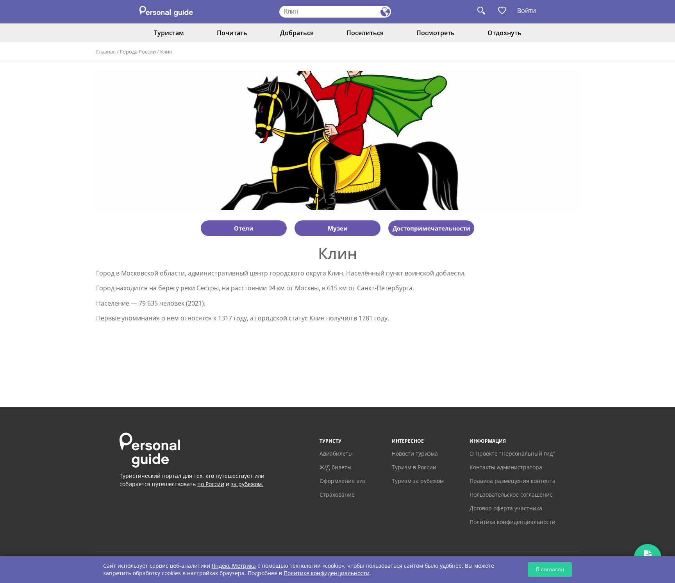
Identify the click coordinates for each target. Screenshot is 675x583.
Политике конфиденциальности (327, 573)
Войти (526, 10)
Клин (166, 51)
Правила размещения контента (512, 481)
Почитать (232, 33)
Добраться (297, 33)
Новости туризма (415, 453)
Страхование (337, 494)
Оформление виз (343, 481)
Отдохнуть (504, 33)
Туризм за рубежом (418, 481)
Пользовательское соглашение (511, 494)
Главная (106, 51)
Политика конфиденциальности (512, 522)
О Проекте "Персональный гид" (512, 453)
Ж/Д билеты (336, 467)
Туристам (169, 33)
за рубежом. (247, 484)
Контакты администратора (506, 467)
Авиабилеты (336, 453)
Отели (244, 228)
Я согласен (550, 569)
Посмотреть (435, 33)
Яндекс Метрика (234, 565)
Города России (138, 51)
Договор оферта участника (506, 508)
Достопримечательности (431, 228)
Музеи (338, 228)
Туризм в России (414, 467)
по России (210, 484)
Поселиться (365, 33)
